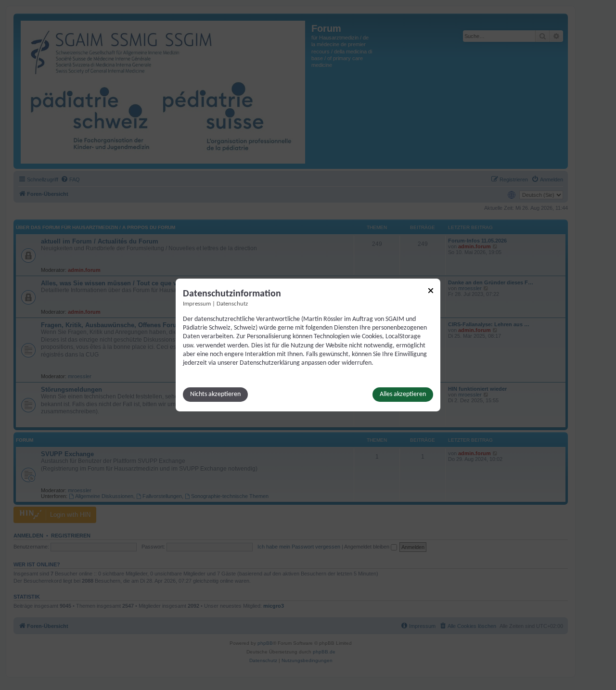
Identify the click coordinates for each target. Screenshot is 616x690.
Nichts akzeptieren (215, 394)
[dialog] (308, 345)
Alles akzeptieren (403, 394)
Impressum (197, 304)
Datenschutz (232, 304)
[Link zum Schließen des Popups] (430, 290)
